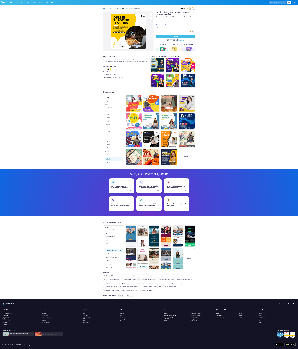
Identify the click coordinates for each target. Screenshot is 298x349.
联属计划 (4, 319)
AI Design (166, 313)
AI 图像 (165, 321)
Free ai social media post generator (130, 279)
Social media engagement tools (111, 290)
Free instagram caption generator (166, 279)
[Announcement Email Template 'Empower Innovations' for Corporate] (178, 258)
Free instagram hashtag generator (185, 279)
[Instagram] (284, 303)
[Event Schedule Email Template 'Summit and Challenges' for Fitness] (166, 236)
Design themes (45, 319)
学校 (84, 321)
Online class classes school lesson (124, 276)
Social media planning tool (146, 290)
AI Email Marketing (168, 317)
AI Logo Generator (195, 319)
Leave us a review (6, 321)
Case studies (5, 317)
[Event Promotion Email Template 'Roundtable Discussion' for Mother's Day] (142, 258)
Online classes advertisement (142, 276)
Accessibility (262, 317)
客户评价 (4, 324)
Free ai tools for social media (148, 279)
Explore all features (46, 322)
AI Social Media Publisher (170, 315)
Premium (85, 315)
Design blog (123, 317)
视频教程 (122, 313)
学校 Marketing (130, 295)
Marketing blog (123, 319)
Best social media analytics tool (111, 279)
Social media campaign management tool (129, 286)
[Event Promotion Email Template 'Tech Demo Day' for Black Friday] (190, 236)
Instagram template (162, 283)
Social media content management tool (151, 286)
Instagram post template (119, 283)
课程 (121, 315)
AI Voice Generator (195, 315)
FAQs (260, 319)
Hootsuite (241, 317)
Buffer (240, 315)
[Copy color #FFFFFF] (112, 69)
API (259, 321)
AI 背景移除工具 (195, 317)
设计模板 (44, 313)
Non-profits (86, 322)
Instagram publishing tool (133, 283)
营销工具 (44, 321)
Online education (156, 276)
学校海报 (106, 276)
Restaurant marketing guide (126, 321)
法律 (260, 322)
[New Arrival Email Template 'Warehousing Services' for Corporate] (131, 258)
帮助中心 (261, 315)
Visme (240, 313)
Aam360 (114, 66)
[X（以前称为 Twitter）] (288, 303)
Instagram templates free (176, 283)
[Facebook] (279, 303)
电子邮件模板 (45, 315)
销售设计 (4, 322)
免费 (84, 313)
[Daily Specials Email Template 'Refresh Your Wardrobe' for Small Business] (142, 236)
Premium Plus (86, 317)
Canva (217, 313)
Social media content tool (170, 286)
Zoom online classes (177, 276)
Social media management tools (130, 290)
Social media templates (47, 317)
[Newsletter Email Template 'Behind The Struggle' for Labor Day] (166, 258)
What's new (5, 315)
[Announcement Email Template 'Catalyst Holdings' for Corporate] (154, 236)
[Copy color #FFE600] (110, 69)
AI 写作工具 (166, 319)
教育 (112, 276)
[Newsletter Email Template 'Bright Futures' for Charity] (178, 236)
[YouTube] (293, 303)
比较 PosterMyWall (221, 309)
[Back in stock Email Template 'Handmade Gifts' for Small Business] (154, 258)
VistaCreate (219, 315)
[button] (150, 14)
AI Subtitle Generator (196, 313)
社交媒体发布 (121, 295)
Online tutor (166, 276)
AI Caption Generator (196, 321)
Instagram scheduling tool (148, 283)
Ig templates (107, 283)
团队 (84, 319)
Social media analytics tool (110, 286)
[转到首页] (6, 2)
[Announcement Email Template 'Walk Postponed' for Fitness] (131, 236)
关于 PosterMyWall (6, 313)
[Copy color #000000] (108, 69)
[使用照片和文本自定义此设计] (128, 31)
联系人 (260, 313)
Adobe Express (220, 317)
